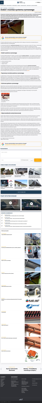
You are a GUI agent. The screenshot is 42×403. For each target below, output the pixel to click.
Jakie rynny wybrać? (4, 325)
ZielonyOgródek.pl (13, 385)
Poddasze (18, 5)
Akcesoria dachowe (23, 5)
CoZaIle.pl (12, 383)
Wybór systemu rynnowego (6, 260)
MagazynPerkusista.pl (25, 383)
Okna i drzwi (2, 382)
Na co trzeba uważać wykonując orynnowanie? (9, 338)
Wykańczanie (3, 384)
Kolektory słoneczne (34, 5)
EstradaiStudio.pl (24, 384)
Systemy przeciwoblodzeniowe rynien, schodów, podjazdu (11, 247)
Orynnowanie (3, 312)
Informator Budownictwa (14, 384)
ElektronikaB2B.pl (24, 388)
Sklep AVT (9, 401)
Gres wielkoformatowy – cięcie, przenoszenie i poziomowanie (14, 218)
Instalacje (2, 383)
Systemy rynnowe (14, 5)
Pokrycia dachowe (9, 5)
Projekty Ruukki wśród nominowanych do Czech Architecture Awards (16, 223)
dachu (28, 70)
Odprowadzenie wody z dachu (6, 286)
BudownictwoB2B (7, 217)
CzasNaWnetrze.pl (13, 386)
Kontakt (2, 386)
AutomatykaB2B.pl (24, 389)
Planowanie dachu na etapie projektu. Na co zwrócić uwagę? (14, 215)
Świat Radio (23, 392)
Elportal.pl (23, 391)
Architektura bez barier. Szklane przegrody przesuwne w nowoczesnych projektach (18, 226)
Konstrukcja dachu (3, 5)
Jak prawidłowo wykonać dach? (6, 234)
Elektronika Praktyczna (25, 390)
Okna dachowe (29, 5)
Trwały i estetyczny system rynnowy (7, 273)
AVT (4, 401)
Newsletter (2, 385)
